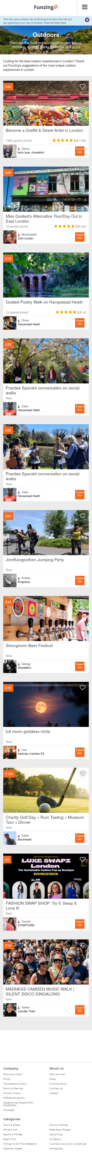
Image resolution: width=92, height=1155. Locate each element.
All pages (8, 1109)
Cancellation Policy (15, 1083)
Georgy (26, 664)
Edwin (25, 835)
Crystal (26, 921)
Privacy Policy (12, 1093)
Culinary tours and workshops (67, 1143)
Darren (26, 1007)
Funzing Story (58, 1083)
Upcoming (55, 1134)
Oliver (25, 320)
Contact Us (56, 1088)
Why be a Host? (13, 1074)
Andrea (26, 578)
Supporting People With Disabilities (18, 1104)
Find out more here (55, 22)
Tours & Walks (11, 1124)
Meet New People (59, 1129)
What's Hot (10, 1129)
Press (52, 1079)
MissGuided (29, 234)
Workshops (56, 1148)
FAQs (6, 1079)
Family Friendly (58, 1124)
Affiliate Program (14, 1097)
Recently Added (12, 1148)
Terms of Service (13, 1088)
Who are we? (57, 1074)
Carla (25, 406)
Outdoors (55, 1139)
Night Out (9, 1139)
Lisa (24, 749)
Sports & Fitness (12, 1134)
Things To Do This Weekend (20, 1143)
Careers (53, 1093)
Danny (26, 148)
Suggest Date (80, 150)
